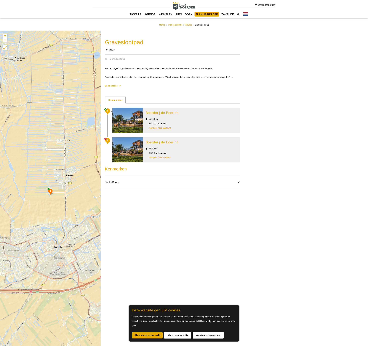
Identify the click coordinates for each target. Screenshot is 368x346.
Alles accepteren (144, 335)
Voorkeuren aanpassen (208, 335)
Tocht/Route (112, 182)
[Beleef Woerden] (184, 6)
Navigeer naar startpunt (160, 128)
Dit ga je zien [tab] (115, 100)
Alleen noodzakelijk (177, 335)
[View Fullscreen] (5, 47)
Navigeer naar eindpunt (159, 157)
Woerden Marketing (265, 5)
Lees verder (111, 85)
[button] (50, 191)
